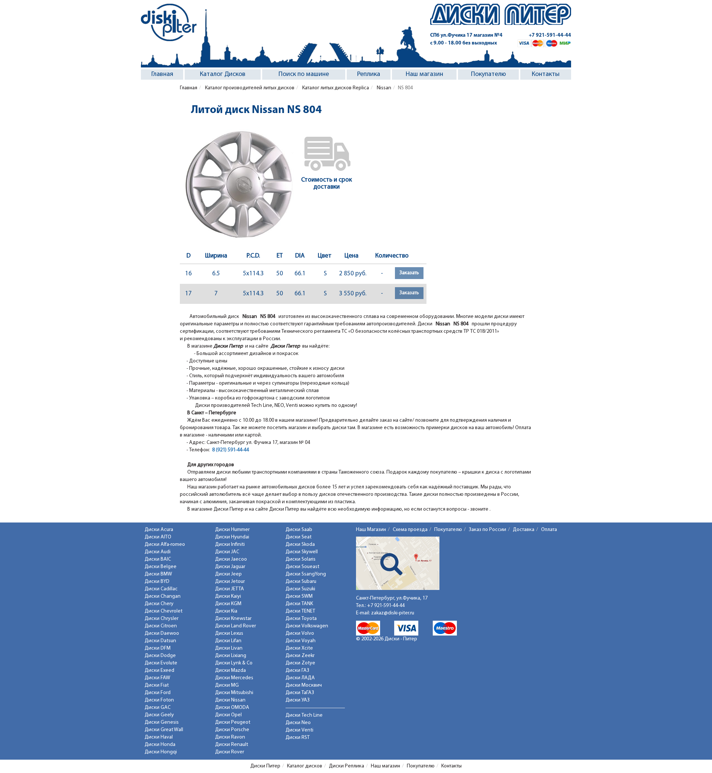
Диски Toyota (301, 618)
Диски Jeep (228, 574)
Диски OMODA (232, 707)
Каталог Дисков (222, 74)
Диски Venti (299, 730)
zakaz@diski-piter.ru (392, 613)
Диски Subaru (301, 581)
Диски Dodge (160, 655)
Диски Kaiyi (228, 596)
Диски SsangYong (306, 574)
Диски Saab (299, 530)
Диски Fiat (157, 685)
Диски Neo (298, 723)
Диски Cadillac (161, 589)
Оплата (549, 530)
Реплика (368, 74)
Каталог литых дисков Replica (335, 88)
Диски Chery (159, 604)
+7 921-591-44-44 (550, 35)
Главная (162, 74)
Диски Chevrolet (163, 611)
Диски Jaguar (230, 567)
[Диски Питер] (169, 22)
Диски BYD (157, 581)
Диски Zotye (300, 663)
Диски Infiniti (230, 544)
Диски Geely (159, 715)
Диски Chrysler (161, 618)
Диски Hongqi (161, 752)
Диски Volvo (300, 633)
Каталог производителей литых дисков (249, 88)
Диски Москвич (304, 685)
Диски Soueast (302, 567)
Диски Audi (158, 552)
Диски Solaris (301, 559)
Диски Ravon (230, 737)
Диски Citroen (161, 626)
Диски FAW (157, 678)
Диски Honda (160, 744)
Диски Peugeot (232, 722)
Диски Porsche (232, 730)
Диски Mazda (230, 670)
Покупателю (488, 74)
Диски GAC (158, 707)
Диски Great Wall (164, 730)
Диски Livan (229, 648)
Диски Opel (228, 715)
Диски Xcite (299, 648)
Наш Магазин (371, 530)
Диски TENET (300, 611)
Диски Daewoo (162, 633)
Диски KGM (228, 604)
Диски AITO (158, 537)
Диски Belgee (161, 567)
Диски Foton (159, 700)
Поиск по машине (303, 74)
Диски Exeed (159, 670)
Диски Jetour (230, 581)
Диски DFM (158, 648)
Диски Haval (159, 737)
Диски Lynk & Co (234, 663)
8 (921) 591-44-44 (230, 450)
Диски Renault (231, 744)
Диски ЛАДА (300, 678)
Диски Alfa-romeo (165, 544)
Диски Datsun (160, 641)
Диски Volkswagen (307, 626)
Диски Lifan (228, 641)
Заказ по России (487, 530)
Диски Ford (158, 693)
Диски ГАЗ (297, 670)
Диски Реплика (346, 766)
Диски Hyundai (232, 537)
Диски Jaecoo (231, 559)
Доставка (523, 530)
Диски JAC (227, 552)
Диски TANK (299, 604)
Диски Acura (159, 530)
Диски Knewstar (233, 618)
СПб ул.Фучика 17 (466, 35)
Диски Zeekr (300, 655)
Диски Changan (163, 596)
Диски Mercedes (234, 678)
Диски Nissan (230, 700)
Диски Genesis (162, 722)
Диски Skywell (302, 552)
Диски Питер (265, 766)
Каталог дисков (304, 766)
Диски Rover (229, 752)
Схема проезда (410, 530)
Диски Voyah (301, 641)
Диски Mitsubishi (234, 693)
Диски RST (298, 737)
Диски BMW (158, 574)
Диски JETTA (229, 589)
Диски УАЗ (298, 700)
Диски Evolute (161, 663)
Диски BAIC (158, 559)
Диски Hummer (232, 530)
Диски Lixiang (230, 655)
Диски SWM (299, 596)
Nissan (383, 88)
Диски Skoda (300, 544)
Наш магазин (424, 74)
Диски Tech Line (304, 715)
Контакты (546, 74)
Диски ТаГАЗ (300, 693)
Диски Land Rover (235, 626)
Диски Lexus (229, 633)
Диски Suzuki (300, 589)
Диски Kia (226, 611)
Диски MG (227, 685)
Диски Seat (299, 537)
